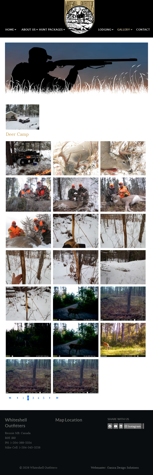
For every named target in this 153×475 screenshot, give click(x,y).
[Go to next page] (49, 398)
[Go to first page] (10, 398)
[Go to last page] (57, 398)
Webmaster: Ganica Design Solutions (115, 467)
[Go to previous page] (17, 398)
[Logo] (80, 18)
